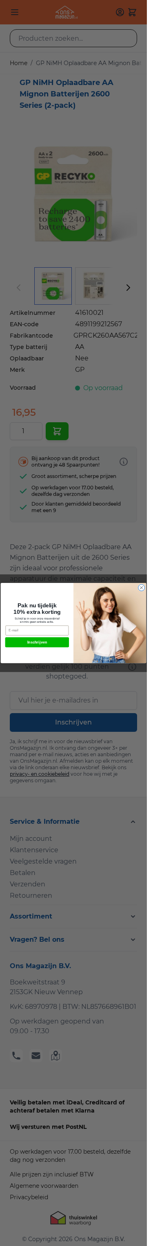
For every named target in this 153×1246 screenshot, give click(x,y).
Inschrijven (37, 642)
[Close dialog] (141, 588)
